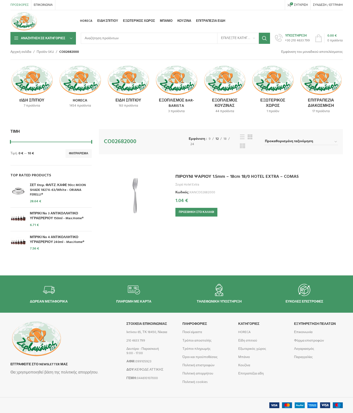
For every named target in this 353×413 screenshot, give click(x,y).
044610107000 (142, 378)
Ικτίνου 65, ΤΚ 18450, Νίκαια (146, 332)
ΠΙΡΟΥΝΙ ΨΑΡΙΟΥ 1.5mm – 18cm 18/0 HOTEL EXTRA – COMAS (237, 176)
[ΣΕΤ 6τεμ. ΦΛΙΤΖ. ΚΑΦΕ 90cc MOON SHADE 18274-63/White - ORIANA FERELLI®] (18, 193)
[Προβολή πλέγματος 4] (242, 146)
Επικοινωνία (303, 332)
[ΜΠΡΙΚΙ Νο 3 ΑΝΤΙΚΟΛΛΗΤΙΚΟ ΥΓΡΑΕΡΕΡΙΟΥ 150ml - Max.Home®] (18, 219)
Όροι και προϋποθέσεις (200, 357)
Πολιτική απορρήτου (197, 373)
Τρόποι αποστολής (197, 340)
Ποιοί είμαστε (192, 332)
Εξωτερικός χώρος (252, 349)
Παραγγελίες (303, 357)
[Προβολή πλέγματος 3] (250, 137)
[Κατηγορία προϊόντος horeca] (80, 88)
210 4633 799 (135, 340)
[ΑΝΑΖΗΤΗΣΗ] (264, 38)
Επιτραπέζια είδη (251, 373)
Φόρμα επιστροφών (309, 340)
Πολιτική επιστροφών (198, 365)
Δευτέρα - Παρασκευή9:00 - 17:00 (142, 351)
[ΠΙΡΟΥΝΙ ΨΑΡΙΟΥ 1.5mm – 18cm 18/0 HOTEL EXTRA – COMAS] (135, 195)
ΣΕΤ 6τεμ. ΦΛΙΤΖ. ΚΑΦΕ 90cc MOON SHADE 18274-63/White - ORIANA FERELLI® (58, 190)
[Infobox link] (292, 38)
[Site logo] (24, 21)
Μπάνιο (244, 357)
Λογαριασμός (304, 349)
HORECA (244, 332)
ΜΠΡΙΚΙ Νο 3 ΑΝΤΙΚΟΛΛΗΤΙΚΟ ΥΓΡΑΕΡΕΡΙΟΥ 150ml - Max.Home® (57, 216)
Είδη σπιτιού (247, 340)
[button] (196, 212)
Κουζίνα (244, 365)
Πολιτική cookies (194, 382)
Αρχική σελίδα (20, 52)
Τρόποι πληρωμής (196, 349)
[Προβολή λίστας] (242, 137)
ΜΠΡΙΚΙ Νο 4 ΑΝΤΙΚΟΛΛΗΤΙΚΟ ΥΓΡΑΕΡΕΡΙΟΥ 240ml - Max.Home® (57, 239)
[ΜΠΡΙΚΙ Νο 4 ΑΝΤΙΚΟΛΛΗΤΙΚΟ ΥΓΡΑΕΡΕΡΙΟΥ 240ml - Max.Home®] (18, 243)
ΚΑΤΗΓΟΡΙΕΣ (248, 324)
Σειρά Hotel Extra (187, 184)
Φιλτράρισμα (78, 153)
